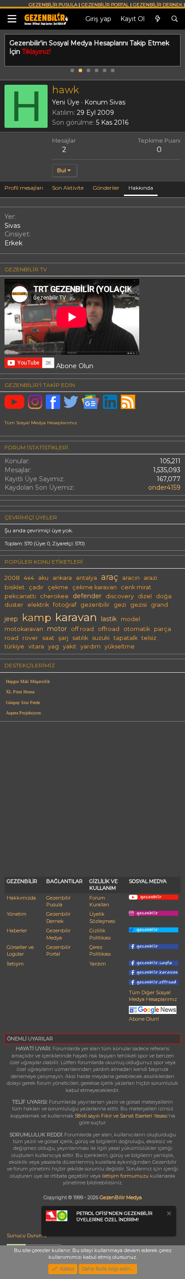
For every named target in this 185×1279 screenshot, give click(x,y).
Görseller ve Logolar (20, 950)
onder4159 (164, 487)
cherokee (54, 596)
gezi (120, 604)
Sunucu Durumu (27, 1235)
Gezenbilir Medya (58, 933)
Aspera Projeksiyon (23, 712)
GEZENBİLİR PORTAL (105, 5)
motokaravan (23, 629)
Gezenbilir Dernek (58, 917)
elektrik (38, 604)
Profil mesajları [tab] (23, 187)
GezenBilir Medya (121, 1197)
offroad (108, 629)
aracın (131, 577)
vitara (36, 646)
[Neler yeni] (157, 19)
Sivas (117, 102)
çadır (36, 587)
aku (43, 577)
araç (109, 577)
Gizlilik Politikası (100, 933)
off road (82, 629)
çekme (58, 587)
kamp (36, 617)
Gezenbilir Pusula (58, 901)
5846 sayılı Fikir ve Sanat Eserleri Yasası (121, 1116)
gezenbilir (95, 604)
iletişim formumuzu (125, 1176)
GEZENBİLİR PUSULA (53, 5)
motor (57, 629)
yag (53, 646)
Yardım (97, 964)
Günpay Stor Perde (23, 702)
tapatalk (125, 638)
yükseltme (120, 646)
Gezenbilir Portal (58, 950)
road (11, 638)
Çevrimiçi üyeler (30, 517)
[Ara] (174, 19)
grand (159, 604)
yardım (90, 646)
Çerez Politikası (100, 950)
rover (30, 638)
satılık (80, 638)
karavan (76, 617)
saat (48, 638)
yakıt (69, 646)
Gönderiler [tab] (105, 187)
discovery (120, 596)
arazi (150, 577)
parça (162, 629)
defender (87, 596)
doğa (164, 596)
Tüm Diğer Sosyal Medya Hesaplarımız (153, 995)
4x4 (29, 577)
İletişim (15, 964)
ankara (62, 577)
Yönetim (16, 914)
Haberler (17, 930)
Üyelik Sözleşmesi (102, 917)
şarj (63, 638)
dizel (145, 596)
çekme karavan (94, 587)
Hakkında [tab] (140, 187)
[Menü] (12, 19)
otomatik (136, 629)
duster (13, 604)
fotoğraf (64, 604)
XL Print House (20, 691)
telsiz (148, 638)
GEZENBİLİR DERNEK (157, 5)
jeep (11, 619)
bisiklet (14, 587)
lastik (109, 619)
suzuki (101, 638)
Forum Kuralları (99, 901)
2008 (12, 577)
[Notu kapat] (168, 1214)
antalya (86, 577)
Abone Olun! (144, 1019)
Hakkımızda (21, 898)
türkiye (14, 646)
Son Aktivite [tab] (68, 187)
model (130, 619)
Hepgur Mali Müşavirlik (28, 681)
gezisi (138, 604)
